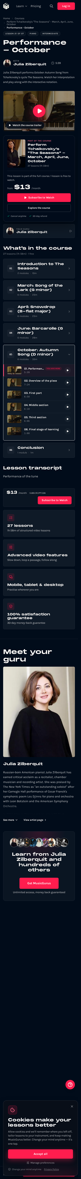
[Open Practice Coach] (70, 1084)
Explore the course (39, 207)
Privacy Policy (51, 1169)
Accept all (41, 1154)
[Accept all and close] (72, 1106)
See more (8, 819)
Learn (20, 6)
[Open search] (51, 6)
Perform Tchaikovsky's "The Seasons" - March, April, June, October (40, 23)
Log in (66, 6)
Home (6, 18)
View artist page (33, 819)
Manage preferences (42, 1162)
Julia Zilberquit (29, 64)
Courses (19, 18)
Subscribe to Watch (41, 197)
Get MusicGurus (39, 883)
